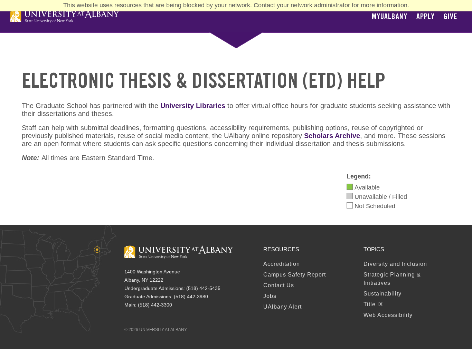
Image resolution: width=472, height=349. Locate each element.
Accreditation (281, 264)
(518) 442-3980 (191, 296)
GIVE (450, 17)
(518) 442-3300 (155, 305)
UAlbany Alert (282, 307)
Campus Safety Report (294, 275)
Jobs (269, 296)
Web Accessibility (388, 315)
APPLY (425, 17)
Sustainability (383, 294)
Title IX (373, 304)
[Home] (64, 16)
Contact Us (278, 285)
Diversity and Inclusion (395, 264)
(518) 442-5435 (203, 288)
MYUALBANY (389, 17)
